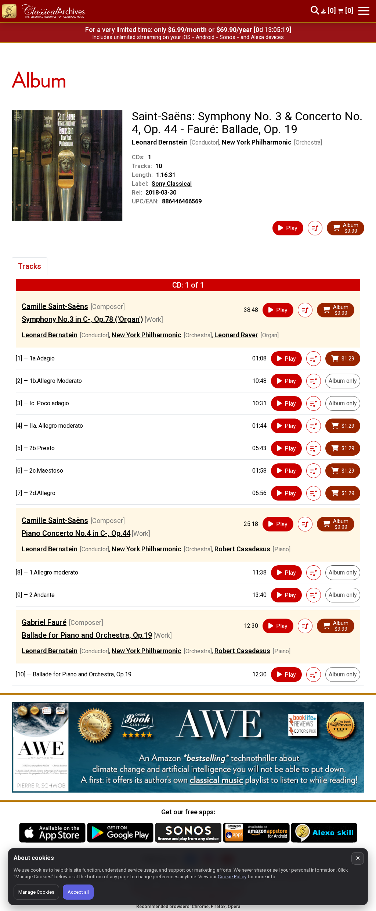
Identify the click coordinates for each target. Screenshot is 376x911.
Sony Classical (172, 183)
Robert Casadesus (242, 549)
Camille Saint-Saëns (55, 306)
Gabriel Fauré (44, 622)
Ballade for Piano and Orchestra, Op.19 (87, 635)
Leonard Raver (236, 335)
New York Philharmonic (257, 142)
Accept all (78, 892)
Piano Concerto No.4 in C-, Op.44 (76, 533)
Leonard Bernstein (160, 142)
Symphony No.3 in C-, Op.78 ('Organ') (82, 319)
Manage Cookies (36, 892)
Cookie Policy (232, 876)
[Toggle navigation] (364, 11)
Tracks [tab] (29, 266)
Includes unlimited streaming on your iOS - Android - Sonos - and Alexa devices (188, 37)
